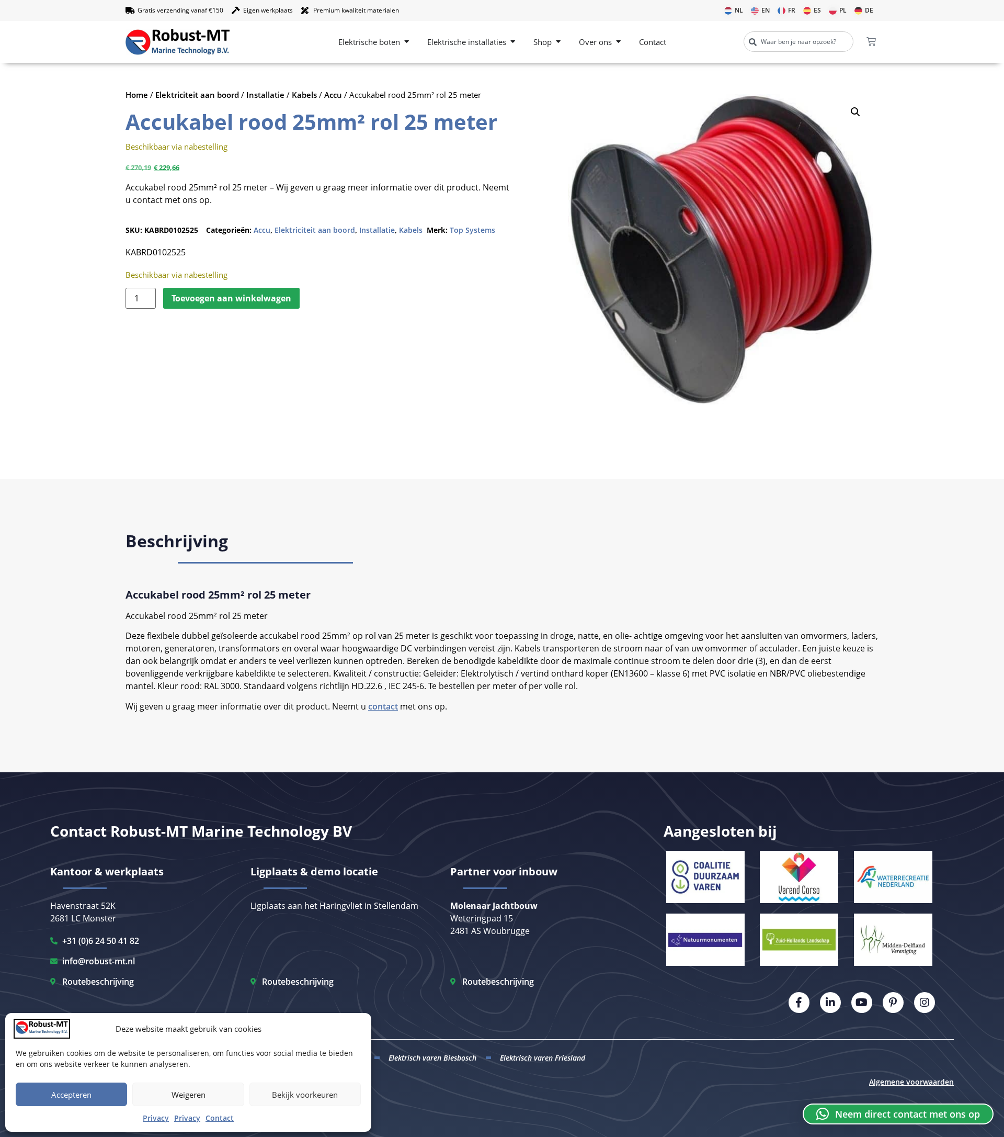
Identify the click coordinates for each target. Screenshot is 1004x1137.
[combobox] (798, 41)
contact (383, 706)
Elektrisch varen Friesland (542, 1058)
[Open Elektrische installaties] (513, 42)
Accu (333, 94)
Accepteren (71, 1094)
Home (137, 94)
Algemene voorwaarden (911, 1082)
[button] (855, 112)
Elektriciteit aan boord (197, 94)
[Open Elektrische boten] (406, 42)
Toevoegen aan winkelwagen (231, 298)
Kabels (304, 94)
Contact (220, 1118)
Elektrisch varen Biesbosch (432, 1058)
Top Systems (472, 230)
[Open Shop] (558, 42)
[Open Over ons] (618, 42)
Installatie (265, 94)
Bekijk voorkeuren (305, 1094)
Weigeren (189, 1094)
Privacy (156, 1118)
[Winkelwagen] (871, 42)
